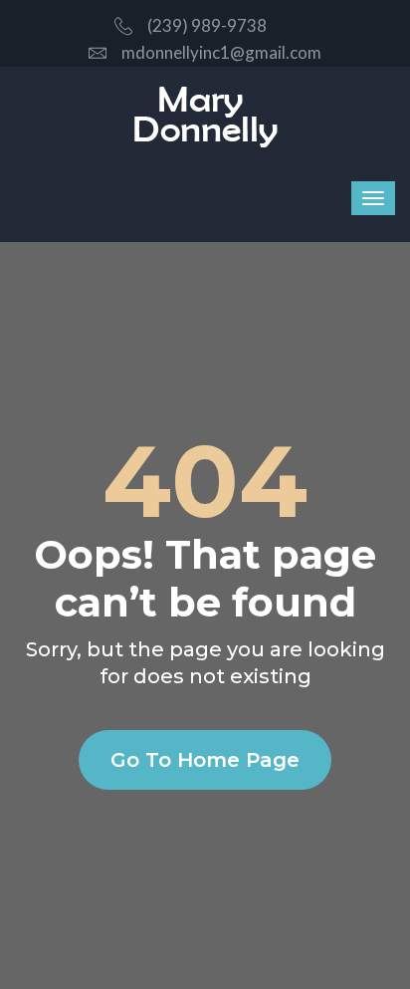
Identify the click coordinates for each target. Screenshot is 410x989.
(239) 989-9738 (207, 25)
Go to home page (205, 760)
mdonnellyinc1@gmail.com (221, 52)
